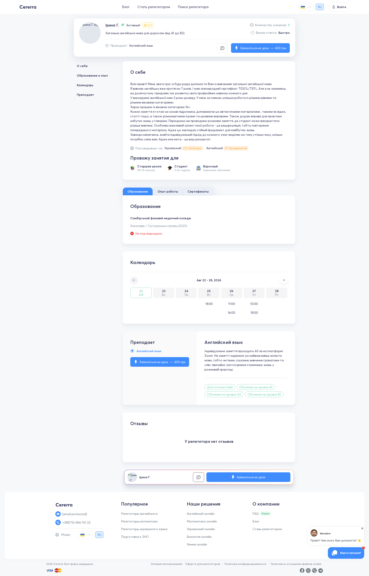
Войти (341, 7)
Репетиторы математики (139, 521)
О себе (82, 66)
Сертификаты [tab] (198, 191)
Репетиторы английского (139, 514)
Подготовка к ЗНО (135, 537)
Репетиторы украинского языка (144, 529)
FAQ (256, 514)
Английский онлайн (200, 514)
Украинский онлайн (201, 529)
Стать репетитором (153, 7)
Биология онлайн (199, 537)
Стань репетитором (267, 529)
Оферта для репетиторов (202, 564)
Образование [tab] (137, 191)
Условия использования (166, 564)
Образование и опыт (92, 75)
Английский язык (141, 45)
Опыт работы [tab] (168, 191)
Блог (126, 7)
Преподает (85, 95)
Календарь (85, 85)
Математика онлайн (202, 521)
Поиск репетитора (193, 7)
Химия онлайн (197, 544)
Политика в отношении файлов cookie (296, 564)
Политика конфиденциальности (245, 564)
